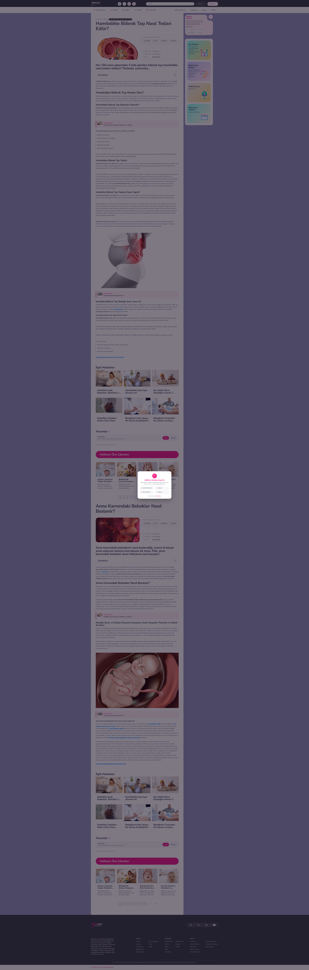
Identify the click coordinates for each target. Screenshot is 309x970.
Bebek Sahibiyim (146, 492)
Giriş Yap (158, 496)
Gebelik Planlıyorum (147, 488)
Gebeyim (160, 488)
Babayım (160, 492)
